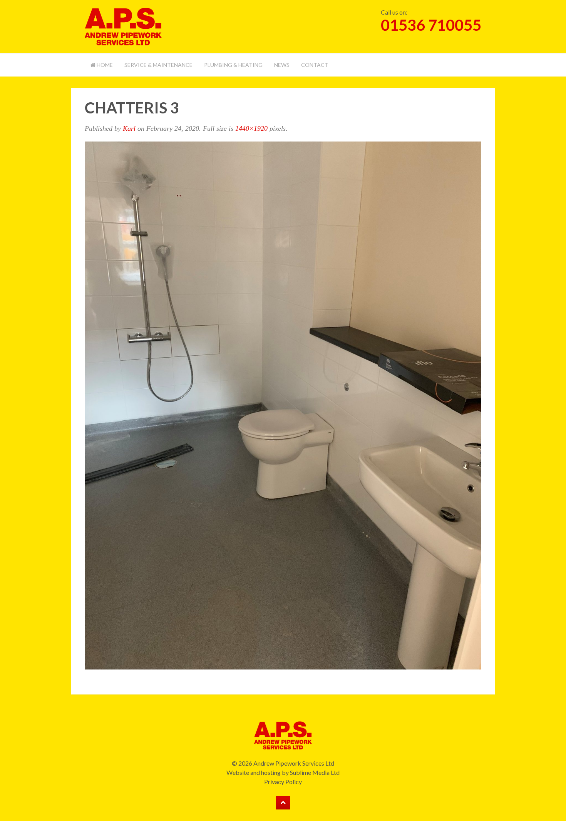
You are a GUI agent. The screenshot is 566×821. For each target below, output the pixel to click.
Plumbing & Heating (233, 65)
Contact (314, 65)
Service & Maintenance (158, 65)
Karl (129, 128)
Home (104, 65)
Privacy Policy (283, 781)
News (282, 65)
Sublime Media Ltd (315, 772)
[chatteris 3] (283, 404)
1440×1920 (251, 128)
